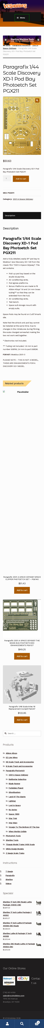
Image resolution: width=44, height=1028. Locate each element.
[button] (37, 100)
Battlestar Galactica (17, 779)
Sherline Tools (12, 840)
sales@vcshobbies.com (13, 995)
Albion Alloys (11, 753)
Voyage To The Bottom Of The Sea (24, 827)
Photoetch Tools (13, 836)
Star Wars (13, 823)
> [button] (38, 40)
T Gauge (9, 871)
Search (22, 1023)
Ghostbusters (14, 792)
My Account (7, 1023)
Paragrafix (10, 875)
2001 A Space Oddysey (23, 199)
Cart (34, 1021)
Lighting (12, 801)
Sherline (9, 879)
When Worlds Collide (17, 831)
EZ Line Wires (11, 757)
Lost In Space (15, 805)
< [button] (6, 40)
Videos (8, 883)
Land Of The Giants (17, 797)
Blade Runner (14, 784)
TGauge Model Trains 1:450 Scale (20, 844)
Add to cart (21, 179)
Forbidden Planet (16, 788)
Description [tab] (10, 215)
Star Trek (13, 818)
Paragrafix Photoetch (15, 771)
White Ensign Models (15, 849)
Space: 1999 (14, 814)
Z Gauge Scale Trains (15, 853)
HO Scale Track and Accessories (20, 762)
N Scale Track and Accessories (19, 766)
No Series (13, 810)
